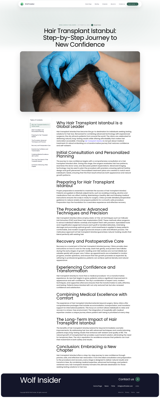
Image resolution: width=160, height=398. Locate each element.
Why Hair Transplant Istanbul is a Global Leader (40, 125)
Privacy (127, 392)
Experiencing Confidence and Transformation (40, 149)
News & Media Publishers (67, 25)
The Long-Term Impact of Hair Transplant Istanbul (40, 160)
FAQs (113, 386)
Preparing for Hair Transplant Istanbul (40, 135)
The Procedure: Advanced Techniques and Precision (39, 141)
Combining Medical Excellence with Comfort (40, 155)
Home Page (97, 386)
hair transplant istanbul (94, 141)
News (107, 386)
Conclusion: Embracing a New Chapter (40, 165)
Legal (137, 392)
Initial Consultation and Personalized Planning (38, 130)
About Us (120, 392)
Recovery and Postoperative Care (41, 145)
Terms (133, 392)
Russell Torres (97, 25)
